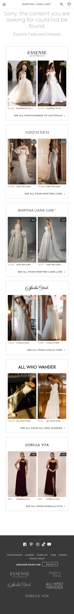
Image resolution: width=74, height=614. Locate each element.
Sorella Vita (37, 595)
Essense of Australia (19, 575)
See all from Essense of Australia (38, 115)
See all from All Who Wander (41, 428)
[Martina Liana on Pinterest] (31, 544)
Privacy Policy (37, 558)
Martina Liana (54, 574)
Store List (42, 555)
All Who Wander (54, 585)
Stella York (19, 585)
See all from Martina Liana (43, 193)
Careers (29, 555)
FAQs (53, 555)
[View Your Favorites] (70, 4)
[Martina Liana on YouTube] (49, 544)
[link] (22, 86)
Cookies (63, 555)
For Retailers (14, 555)
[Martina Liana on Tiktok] (44, 544)
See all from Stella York (45, 350)
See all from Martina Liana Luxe (40, 272)
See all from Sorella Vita (44, 506)
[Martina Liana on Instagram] (38, 544)
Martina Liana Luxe (37, 4)
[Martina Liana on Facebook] (25, 544)
